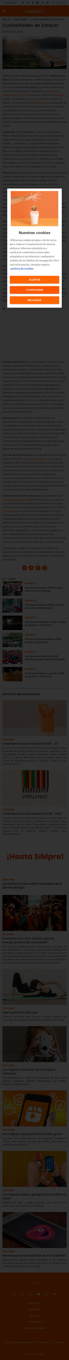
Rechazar (34, 300)
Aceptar (34, 279)
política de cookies (22, 268)
